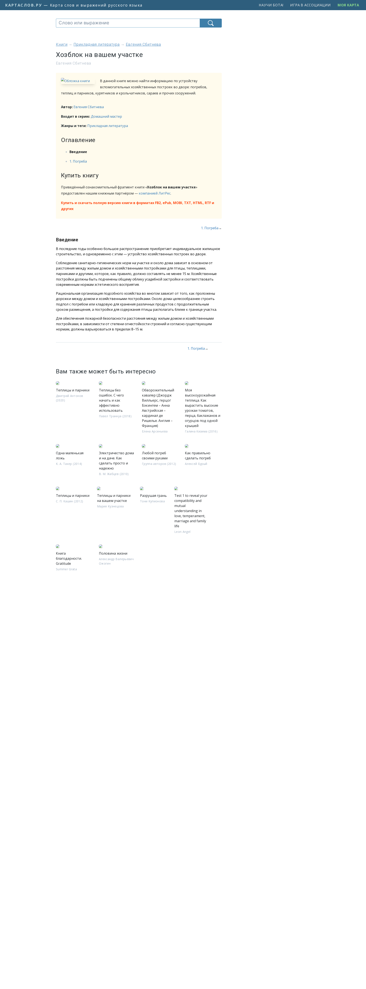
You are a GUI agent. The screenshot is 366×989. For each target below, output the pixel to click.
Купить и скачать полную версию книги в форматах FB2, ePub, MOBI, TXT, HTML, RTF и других (137, 205)
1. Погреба (78, 161)
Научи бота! (271, 5)
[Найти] (211, 23)
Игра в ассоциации (310, 5)
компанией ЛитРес (155, 193)
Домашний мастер (106, 116)
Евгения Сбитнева (88, 107)
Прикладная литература (107, 125)
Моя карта (348, 5)
